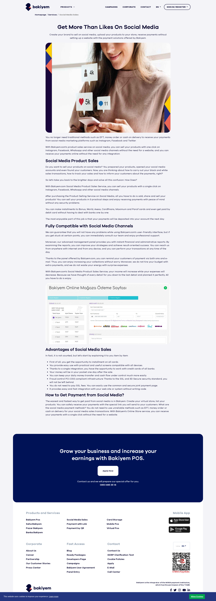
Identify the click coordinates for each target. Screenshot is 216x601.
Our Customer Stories (38, 563)
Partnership (32, 559)
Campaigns (111, 7)
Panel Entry (73, 571)
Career (30, 554)
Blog (69, 550)
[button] (197, 596)
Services (52, 14)
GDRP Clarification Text (120, 554)
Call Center (113, 571)
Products (66, 7)
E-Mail (110, 567)
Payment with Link (77, 523)
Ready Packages (76, 554)
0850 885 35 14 (108, 484)
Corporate (129, 7)
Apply (110, 563)
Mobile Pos (113, 523)
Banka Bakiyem (34, 532)
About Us (31, 550)
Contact (145, 7)
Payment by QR (75, 528)
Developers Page (76, 559)
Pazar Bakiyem (34, 528)
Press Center (33, 567)
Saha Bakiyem (34, 523)
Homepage (40, 14)
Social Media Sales (77, 519)
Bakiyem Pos (33, 519)
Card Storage (114, 519)
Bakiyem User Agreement (81, 567)
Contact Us (113, 550)
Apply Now (108, 470)
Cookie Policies (115, 559)
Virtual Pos (113, 528)
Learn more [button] (53, 596)
